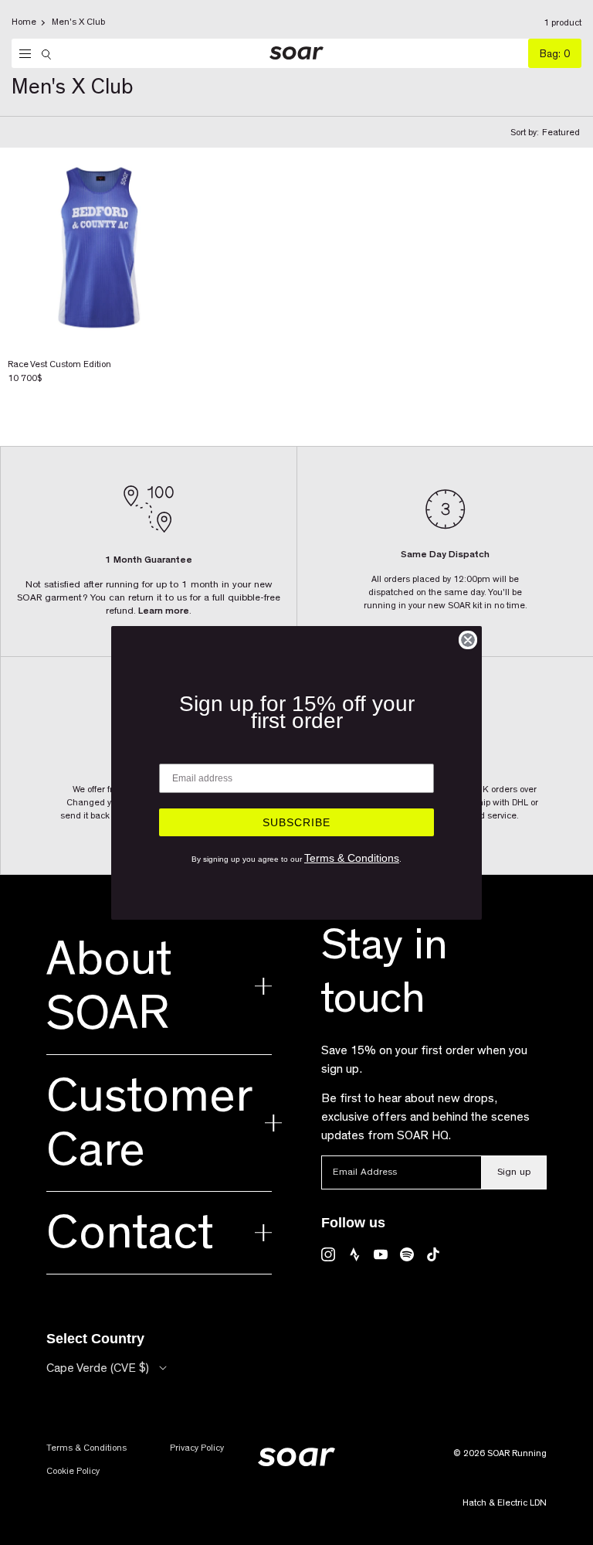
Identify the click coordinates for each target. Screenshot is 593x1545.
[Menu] (21, 54)
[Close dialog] (468, 640)
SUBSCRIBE (296, 822)
